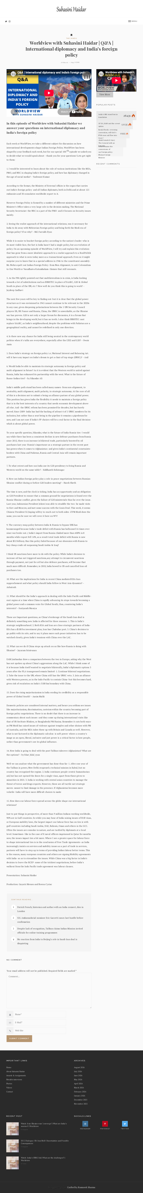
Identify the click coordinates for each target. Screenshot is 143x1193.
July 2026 (78, 1071)
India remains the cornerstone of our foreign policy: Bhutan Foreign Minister (105, 152)
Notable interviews (14, 1079)
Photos (9, 1083)
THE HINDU (71, 38)
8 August (24, 1129)
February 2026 (80, 1091)
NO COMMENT (14, 960)
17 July (24, 1164)
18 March (64, 62)
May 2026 (78, 1079)
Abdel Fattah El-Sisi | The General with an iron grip (106, 143)
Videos (9, 1087)
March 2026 (79, 1087)
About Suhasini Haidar (15, 1071)
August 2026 (79, 1067)
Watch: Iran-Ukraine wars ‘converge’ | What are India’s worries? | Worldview (44, 1124)
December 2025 (80, 1099)
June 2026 (78, 1075)
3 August (24, 1147)
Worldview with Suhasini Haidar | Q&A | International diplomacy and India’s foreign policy (72, 49)
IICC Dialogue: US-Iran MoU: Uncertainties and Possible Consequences (45, 1142)
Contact (9, 1091)
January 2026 (79, 1095)
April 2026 (78, 1083)
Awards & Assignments (16, 1075)
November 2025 (81, 1104)
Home (8, 1067)
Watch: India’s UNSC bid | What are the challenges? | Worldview (43, 1159)
